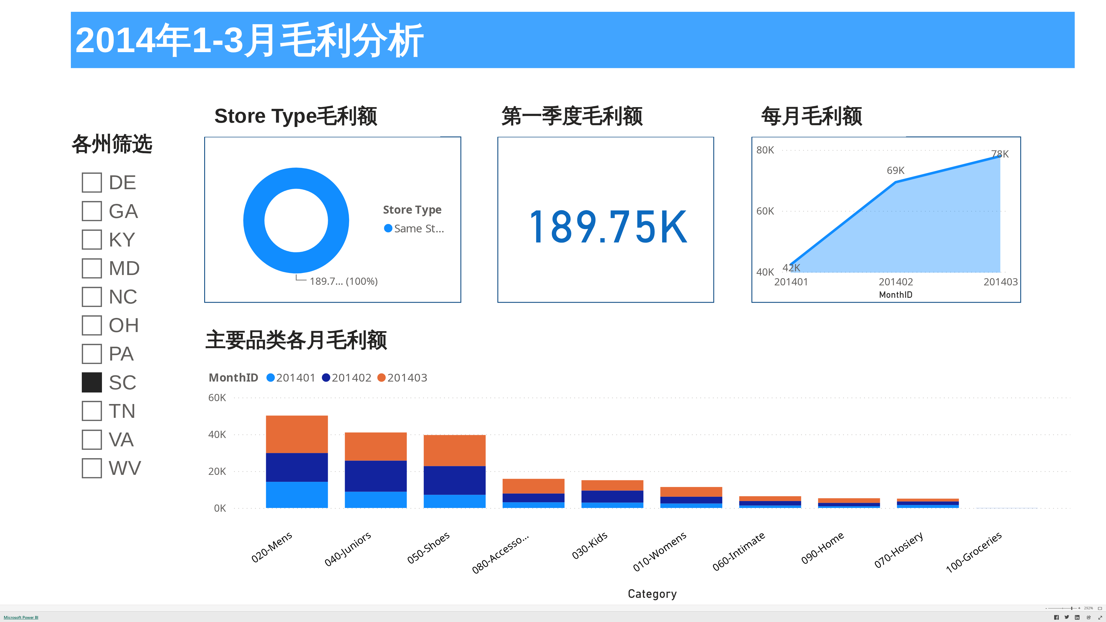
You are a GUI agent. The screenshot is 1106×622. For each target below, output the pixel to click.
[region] (552, 302)
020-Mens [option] (272, 547)
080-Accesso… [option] (500, 552)
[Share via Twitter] (1067, 618)
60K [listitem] (765, 210)
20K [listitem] (217, 471)
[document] (573, 40)
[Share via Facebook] (1056, 618)
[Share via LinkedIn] (1077, 618)
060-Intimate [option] (739, 551)
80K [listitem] (765, 149)
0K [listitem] (220, 508)
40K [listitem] (765, 271)
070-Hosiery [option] (899, 550)
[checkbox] (128, 182)
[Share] (1088, 617)
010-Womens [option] (659, 551)
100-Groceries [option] (973, 552)
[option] (416, 228)
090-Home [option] (823, 548)
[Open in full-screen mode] (1100, 618)
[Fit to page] (1098, 608)
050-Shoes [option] (428, 547)
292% (1088, 608)
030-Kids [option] (589, 545)
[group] (573, 40)
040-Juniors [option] (347, 549)
